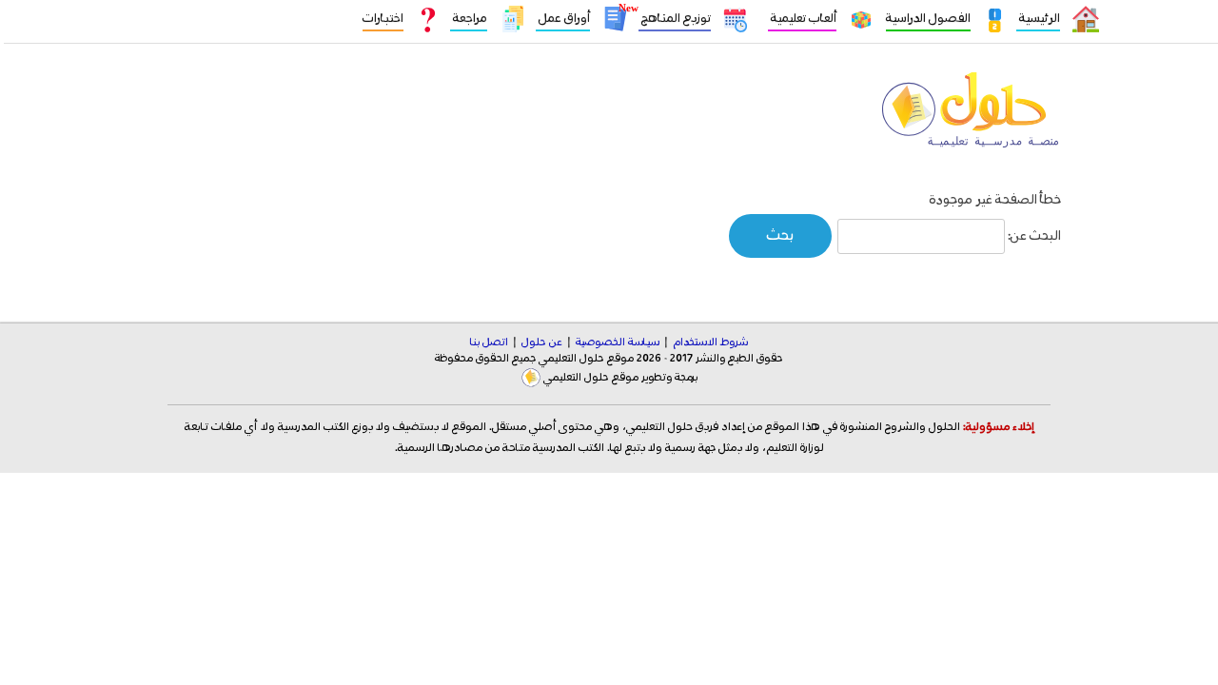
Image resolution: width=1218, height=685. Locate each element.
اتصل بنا (489, 342)
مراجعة (468, 18)
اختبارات (383, 18)
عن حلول (541, 342)
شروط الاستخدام (710, 342)
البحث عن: (1034, 236)
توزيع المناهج (674, 18)
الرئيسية (1038, 18)
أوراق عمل (563, 18)
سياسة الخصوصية (617, 342)
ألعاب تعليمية (802, 18)
